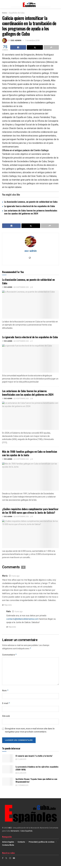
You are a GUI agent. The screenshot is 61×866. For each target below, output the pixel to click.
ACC (10, 828)
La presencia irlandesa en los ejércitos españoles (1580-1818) (37, 768)
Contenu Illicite (8, 845)
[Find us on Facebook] (2, 858)
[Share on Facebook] (18, 47)
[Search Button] (57, 4)
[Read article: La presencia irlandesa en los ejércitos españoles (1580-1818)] (7, 769)
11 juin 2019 (21, 759)
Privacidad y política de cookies (41, 842)
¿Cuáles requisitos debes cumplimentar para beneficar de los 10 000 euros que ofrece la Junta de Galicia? (30, 510)
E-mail (6, 703)
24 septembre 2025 (22, 399)
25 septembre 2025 (22, 287)
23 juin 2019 (21, 773)
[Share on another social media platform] (51, 47)
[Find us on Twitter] (6, 858)
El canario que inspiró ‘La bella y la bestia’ (34, 755)
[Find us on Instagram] (10, 858)
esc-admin (16, 40)
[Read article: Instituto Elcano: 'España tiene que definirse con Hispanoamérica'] (7, 782)
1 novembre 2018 (32, 40)
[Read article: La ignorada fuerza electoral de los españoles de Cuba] (30, 358)
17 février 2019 (22, 785)
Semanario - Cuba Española (22, 831)
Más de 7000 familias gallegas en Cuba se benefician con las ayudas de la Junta (29, 453)
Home (4, 13)
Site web (6, 716)
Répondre (8, 605)
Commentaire (9, 654)
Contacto (21, 842)
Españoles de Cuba (16, 13)
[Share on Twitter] (35, 47)
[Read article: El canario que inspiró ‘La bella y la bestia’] (7, 758)
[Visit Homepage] (30, 4)
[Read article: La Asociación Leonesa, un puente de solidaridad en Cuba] (30, 304)
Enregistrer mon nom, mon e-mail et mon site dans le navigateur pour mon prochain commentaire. (29, 730)
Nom (5, 690)
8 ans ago (15, 576)
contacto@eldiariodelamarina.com (22, 618)
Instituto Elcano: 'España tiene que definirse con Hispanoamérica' (36, 780)
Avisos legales (8, 842)
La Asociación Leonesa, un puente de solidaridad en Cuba (30, 201)
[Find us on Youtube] (14, 858)
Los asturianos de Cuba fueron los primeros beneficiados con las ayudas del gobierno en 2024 (30, 212)
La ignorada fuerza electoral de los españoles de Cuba (29, 206)
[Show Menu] (3, 4)
